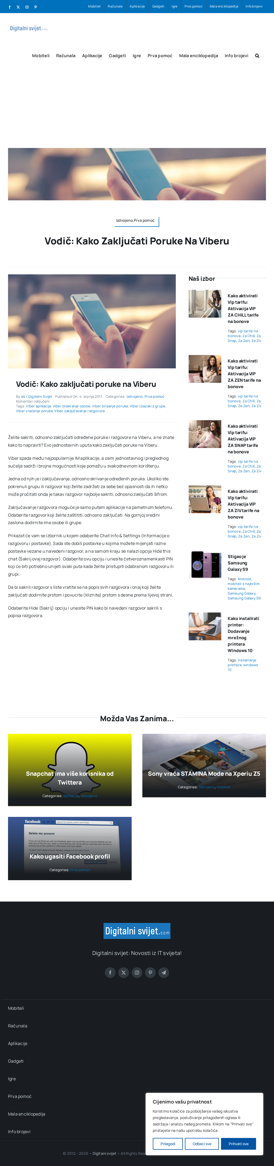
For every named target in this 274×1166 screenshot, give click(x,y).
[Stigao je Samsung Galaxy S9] (205, 554)
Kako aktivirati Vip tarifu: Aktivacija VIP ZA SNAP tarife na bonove (243, 439)
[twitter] (123, 972)
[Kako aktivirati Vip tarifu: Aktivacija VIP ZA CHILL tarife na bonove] (205, 294)
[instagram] (137, 972)
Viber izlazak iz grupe (147, 406)
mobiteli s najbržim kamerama (244, 586)
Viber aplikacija (38, 406)
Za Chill (248, 335)
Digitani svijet (105, 1153)
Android (244, 578)
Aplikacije (71, 795)
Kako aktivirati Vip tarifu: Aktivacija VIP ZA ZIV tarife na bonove (243, 504)
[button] (257, 55)
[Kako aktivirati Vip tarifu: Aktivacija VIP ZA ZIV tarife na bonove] (205, 489)
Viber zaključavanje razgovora (79, 410)
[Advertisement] (137, 108)
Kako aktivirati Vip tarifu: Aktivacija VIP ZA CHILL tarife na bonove (243, 308)
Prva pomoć (154, 396)
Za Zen (244, 340)
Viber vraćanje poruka (34, 410)
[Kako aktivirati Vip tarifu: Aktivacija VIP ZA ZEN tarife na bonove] (205, 359)
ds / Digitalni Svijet (36, 396)
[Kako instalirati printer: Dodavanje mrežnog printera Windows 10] (205, 616)
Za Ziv (256, 340)
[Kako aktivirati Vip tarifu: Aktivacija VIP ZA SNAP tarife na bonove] (205, 424)
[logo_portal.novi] (137, 925)
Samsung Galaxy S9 (244, 598)
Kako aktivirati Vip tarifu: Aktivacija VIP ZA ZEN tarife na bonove (244, 373)
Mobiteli (223, 787)
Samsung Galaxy (241, 593)
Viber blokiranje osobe (71, 406)
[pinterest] (150, 972)
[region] (204, 1124)
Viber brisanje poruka (110, 406)
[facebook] (110, 972)
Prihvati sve (239, 1143)
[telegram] (163, 972)
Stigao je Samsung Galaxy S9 (238, 562)
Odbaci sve (202, 1143)
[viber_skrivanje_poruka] (92, 276)
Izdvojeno (135, 396)
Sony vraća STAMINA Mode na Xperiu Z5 (204, 774)
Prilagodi (168, 1143)
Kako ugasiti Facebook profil (70, 856)
